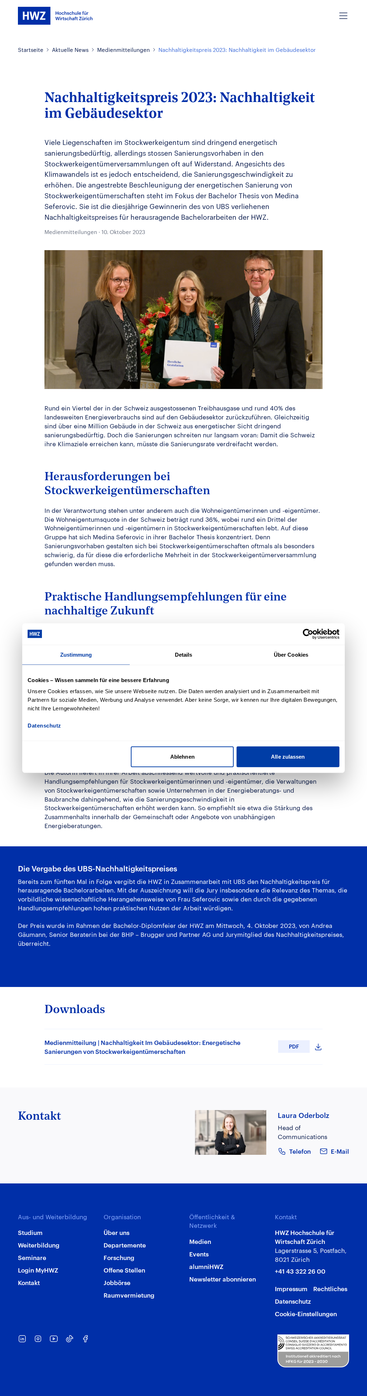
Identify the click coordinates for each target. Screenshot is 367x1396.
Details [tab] (183, 654)
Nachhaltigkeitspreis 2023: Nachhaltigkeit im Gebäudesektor (237, 49)
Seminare (32, 1257)
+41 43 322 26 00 (300, 1270)
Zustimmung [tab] (76, 654)
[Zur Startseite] (55, 16)
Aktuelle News (70, 49)
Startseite (30, 49)
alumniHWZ (206, 1266)
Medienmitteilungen (123, 49)
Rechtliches (330, 1288)
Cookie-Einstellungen (306, 1313)
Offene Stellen (124, 1269)
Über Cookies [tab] (291, 654)
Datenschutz (293, 1301)
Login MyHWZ (38, 1269)
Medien (200, 1241)
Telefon (300, 1151)
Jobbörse (117, 1282)
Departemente (125, 1244)
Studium (30, 1232)
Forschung (119, 1257)
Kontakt (29, 1282)
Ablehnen (182, 757)
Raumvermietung (129, 1294)
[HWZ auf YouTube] (53, 1338)
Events (199, 1253)
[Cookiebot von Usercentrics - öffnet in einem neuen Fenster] (308, 633)
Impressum (291, 1288)
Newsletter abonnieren (222, 1278)
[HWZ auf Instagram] (38, 1338)
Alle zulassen (288, 757)
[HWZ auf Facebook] (85, 1338)
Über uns (116, 1232)
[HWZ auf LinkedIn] (22, 1338)
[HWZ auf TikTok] (69, 1338)
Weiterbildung (38, 1244)
